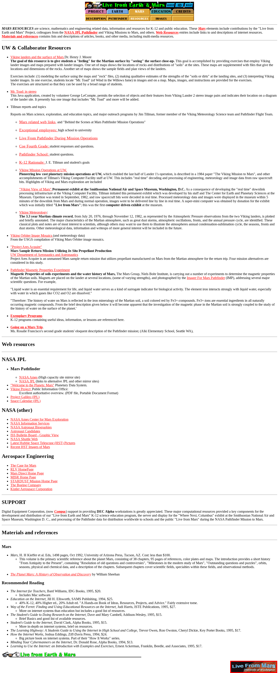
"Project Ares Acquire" (26, 247)
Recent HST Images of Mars (30, 447)
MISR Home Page (23, 477)
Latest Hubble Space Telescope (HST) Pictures (42, 443)
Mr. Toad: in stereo (23, 91)
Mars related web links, (37, 122)
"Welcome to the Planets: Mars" (32, 385)
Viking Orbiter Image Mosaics (31, 235)
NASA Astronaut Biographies (31, 427)
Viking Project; (21, 389)
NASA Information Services (29, 423)
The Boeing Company (25, 485)
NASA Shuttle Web (24, 439)
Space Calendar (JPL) (25, 401)
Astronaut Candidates (25, 431)
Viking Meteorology (33, 212)
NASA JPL (27, 381)
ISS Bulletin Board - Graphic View (34, 435)
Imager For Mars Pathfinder (206, 278)
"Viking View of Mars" (35, 189)
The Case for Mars (23, 465)
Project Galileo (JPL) (24, 397)
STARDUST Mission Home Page (34, 481)
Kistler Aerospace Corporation (31, 489)
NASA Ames (28, 377)
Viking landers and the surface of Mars (37, 57)
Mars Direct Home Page (27, 473)
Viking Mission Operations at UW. (43, 170)
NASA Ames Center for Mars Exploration (39, 419)
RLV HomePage (22, 469)
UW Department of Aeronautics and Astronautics (44, 255)
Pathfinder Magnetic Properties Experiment (40, 270)
